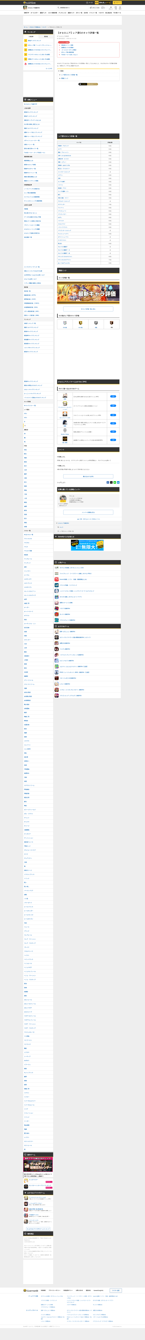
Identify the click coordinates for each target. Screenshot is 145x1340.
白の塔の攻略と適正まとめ (32, 124)
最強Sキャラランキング (31, 112)
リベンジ (26, 1117)
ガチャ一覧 (79, 13)
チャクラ (26, 822)
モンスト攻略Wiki (97, 1305)
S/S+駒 (65, 327)
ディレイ (26, 818)
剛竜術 (26, 721)
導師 (25, 458)
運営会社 (88, 1290)
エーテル (26, 575)
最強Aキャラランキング (31, 352)
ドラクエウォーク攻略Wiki (48, 1307)
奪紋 (25, 805)
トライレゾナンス (29, 874)
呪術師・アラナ (62, 188)
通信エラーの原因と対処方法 (32, 221)
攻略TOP (26, 13)
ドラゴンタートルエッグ (64, 230)
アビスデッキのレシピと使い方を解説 (39, 54)
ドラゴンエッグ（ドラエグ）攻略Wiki (103, 1321)
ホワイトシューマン (63, 237)
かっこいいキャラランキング (32, 393)
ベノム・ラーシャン (30, 975)
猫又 (59, 194)
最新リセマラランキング (31, 128)
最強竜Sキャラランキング (31, 343)
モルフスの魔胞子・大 (64, 250)
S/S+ (25, 413)
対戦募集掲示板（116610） (32, 303)
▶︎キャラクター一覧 (30, 405)
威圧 (25, 567)
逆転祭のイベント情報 (67, 45)
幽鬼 (25, 502)
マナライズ (27, 1044)
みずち (60, 217)
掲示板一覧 (27, 291)
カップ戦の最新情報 (30, 193)
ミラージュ (27, 1064)
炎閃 (25, 599)
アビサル (26, 543)
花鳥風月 (26, 656)
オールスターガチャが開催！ (69, 50)
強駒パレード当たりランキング (33, 136)
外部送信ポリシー (68, 1290)
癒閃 (25, 1076)
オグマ (60, 149)
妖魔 (25, 526)
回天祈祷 (26, 627)
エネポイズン (28, 587)
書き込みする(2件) (88, 476)
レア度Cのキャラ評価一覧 (69, 75)
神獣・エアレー (62, 162)
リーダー (26, 1121)
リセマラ (101, 13)
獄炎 (25, 729)
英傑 (25, 514)
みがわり (26, 1060)
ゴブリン (60, 175)
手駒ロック (27, 846)
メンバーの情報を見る (88, 512)
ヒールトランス (28, 907)
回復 (25, 636)
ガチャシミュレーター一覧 (32, 140)
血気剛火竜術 (28, 696)
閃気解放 (26, 789)
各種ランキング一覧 (30, 323)
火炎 (25, 644)
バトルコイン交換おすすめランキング (35, 397)
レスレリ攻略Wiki (45, 1321)
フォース (26, 927)
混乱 (25, 753)
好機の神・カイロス (63, 159)
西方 (25, 518)
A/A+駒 (80, 327)
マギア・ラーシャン (30, 1024)
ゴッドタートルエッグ (64, 172)
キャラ (61, 527)
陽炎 (25, 652)
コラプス (26, 741)
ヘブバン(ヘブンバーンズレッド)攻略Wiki (78, 1315)
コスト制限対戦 (52, 13)
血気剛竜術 (27, 700)
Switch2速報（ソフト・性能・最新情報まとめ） (105, 1296)
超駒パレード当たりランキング (33, 132)
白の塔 (86, 13)
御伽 (25, 490)
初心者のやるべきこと (30, 213)
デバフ (26, 854)
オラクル (26, 615)
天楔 (25, 862)
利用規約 (43, 1290)
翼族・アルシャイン (63, 152)
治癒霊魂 (26, 830)
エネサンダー (28, 579)
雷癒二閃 (26, 1089)
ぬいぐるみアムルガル (64, 263)
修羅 (25, 506)
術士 (25, 482)
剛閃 (25, 712)
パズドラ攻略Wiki (71, 1305)
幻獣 (25, 478)
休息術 (26, 672)
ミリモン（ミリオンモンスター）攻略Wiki (78, 1321)
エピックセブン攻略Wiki (99, 1315)
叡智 (25, 510)
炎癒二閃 (26, 603)
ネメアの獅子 (61, 181)
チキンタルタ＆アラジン (64, 260)
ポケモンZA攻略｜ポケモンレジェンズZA (52, 1296)
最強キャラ (71, 13)
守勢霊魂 (26, 769)
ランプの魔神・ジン (63, 191)
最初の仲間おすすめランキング (33, 385)
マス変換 (26, 1036)
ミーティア (27, 1056)
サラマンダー (61, 204)
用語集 (26, 209)
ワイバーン (61, 207)
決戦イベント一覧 (29, 144)
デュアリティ (28, 858)
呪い (25, 882)
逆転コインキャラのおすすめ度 (33, 271)
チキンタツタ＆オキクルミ (65, 256)
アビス (26, 547)
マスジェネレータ (29, 1032)
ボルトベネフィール (30, 1004)
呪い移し (26, 886)
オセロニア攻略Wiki (63, 523)
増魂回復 (26, 793)
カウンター (27, 640)
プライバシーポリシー (54, 1290)
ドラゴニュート (62, 211)
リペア (26, 1109)
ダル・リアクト (28, 814)
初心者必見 (108, 13)
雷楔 (25, 1081)
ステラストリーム (29, 785)
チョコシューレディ (63, 234)
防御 (25, 987)
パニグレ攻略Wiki (45, 1315)
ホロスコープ (28, 1012)
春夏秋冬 (26, 773)
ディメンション (28, 838)
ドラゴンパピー (62, 214)
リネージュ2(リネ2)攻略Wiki (100, 1317)
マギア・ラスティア (30, 1028)
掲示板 (46, 36)
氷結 (25, 923)
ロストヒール (28, 1145)
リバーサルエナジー (30, 1101)
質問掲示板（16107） (30, 299)
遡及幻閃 (26, 797)
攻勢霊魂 (26, 708)
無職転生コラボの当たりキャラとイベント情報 (40, 50)
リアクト (26, 1093)
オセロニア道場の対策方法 (32, 233)
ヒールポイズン (28, 919)
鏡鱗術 (26, 676)
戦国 (25, 486)
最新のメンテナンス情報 (31, 181)
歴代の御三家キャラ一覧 (31, 148)
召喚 (25, 777)
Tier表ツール (117, 13)
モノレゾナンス (28, 1072)
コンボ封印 (27, 749)
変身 (25, 983)
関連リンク (64, 78)
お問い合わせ (79, 1290)
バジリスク (61, 220)
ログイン (118, 2)
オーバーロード (28, 611)
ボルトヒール (28, 1000)
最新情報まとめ (28, 160)
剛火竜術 (26, 704)
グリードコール (28, 680)
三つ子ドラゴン (62, 240)
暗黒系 (26, 555)
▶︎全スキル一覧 (28, 534)
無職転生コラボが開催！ (67, 47)
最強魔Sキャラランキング (31, 339)
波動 (25, 894)
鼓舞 (25, 737)
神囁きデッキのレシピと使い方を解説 (39, 59)
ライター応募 (115, 1290)
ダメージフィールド (30, 809)
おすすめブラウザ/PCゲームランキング (39, 1229)
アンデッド (27, 563)
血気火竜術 (27, 692)
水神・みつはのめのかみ (64, 155)
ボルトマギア (28, 1008)
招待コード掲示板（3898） (32, 315)
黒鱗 (25, 733)
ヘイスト (26, 955)
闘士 (25, 454)
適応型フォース (28, 842)
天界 (25, 470)
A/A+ (25, 417)
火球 (25, 648)
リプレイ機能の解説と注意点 (32, 283)
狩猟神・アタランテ (63, 146)
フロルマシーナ (28, 951)
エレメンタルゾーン (30, 591)
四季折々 (26, 761)
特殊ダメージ (28, 870)
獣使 (25, 462)
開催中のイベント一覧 (30, 173)
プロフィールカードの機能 (32, 225)
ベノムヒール (28, 963)
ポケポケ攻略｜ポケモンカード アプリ (103, 1300)
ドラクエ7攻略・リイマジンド (49, 1300)
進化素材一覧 (28, 237)
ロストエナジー (28, 1141)
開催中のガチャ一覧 (30, 168)
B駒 (96, 327)
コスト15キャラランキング (32, 347)
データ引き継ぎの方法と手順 (32, 217)
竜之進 (60, 243)
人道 (25, 498)
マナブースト (28, 1040)
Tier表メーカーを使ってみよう (69, 54)
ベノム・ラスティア (30, 979)
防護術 (26, 992)
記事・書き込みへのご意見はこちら (90, 519)
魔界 (25, 474)
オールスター (34, 13)
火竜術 (26, 660)
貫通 (25, 664)
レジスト (26, 1137)
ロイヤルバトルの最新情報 (32, 197)
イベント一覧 (93, 13)
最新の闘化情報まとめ (30, 177)
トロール (60, 185)
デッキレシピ (62, 13)
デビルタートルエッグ (64, 201)
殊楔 (25, 765)
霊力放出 (26, 1133)
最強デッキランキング (34, 40)
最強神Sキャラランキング (31, 335)
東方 (25, 466)
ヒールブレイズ (28, 915)
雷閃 (25, 1085)
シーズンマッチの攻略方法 (32, 189)
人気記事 (31, 36)
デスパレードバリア (30, 850)
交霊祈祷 (26, 725)
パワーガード (28, 903)
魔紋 (25, 1048)
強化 (25, 450)
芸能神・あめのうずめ (64, 165)
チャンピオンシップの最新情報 (33, 201)
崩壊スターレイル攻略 (47, 1305)
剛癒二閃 (26, 716)
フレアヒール (28, 935)
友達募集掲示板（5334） (31, 307)
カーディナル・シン (30, 623)
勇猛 (25, 522)
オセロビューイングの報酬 (32, 229)
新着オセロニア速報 (30, 164)
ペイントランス (28, 959)
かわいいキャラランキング (32, 389)
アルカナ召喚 (28, 551)
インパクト (27, 571)
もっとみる (49, 68)
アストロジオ (28, 538)
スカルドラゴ (61, 224)
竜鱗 (25, 1129)
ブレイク (26, 947)
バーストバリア (28, 890)
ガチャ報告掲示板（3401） (32, 311)
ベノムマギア (28, 967)
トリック (26, 878)
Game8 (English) (98, 1290)
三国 (25, 494)
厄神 (59, 178)
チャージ (26, 826)
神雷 (25, 781)
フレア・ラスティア (30, 943)
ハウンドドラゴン (62, 227)
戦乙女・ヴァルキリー (64, 168)
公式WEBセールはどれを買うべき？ (34, 275)
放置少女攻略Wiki (97, 1310)
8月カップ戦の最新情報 (67, 52)
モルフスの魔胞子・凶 (64, 253)
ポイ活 (91, 2)
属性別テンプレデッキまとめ (32, 120)
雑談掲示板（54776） (30, 295)
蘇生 (25, 801)
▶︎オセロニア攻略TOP (30, 104)
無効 (25, 1068)
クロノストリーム (29, 684)
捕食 (25, 996)
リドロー (26, 1097)
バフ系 (26, 898)
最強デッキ (43, 13)
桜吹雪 (26, 757)
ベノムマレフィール (30, 971)
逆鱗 (25, 688)
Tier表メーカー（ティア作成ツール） (35, 152)
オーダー (26, 607)
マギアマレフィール (30, 1020)
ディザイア (27, 834)
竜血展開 (26, 1125)
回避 (25, 632)
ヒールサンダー (28, 911)
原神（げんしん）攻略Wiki (48, 1310)
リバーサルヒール (29, 1105)
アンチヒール (28, 559)
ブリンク (26, 931)
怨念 (25, 619)
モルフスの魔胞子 (62, 247)
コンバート (27, 745)
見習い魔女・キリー (63, 198)
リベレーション (28, 1113)
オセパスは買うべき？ (30, 279)
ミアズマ (26, 1052)
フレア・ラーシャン (30, 939)
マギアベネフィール (30, 1016)
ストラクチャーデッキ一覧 (32, 267)
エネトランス (28, 583)
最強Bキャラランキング (31, 381)
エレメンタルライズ (30, 595)
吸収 (25, 668)
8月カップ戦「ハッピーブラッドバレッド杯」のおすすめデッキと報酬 (40, 45)
